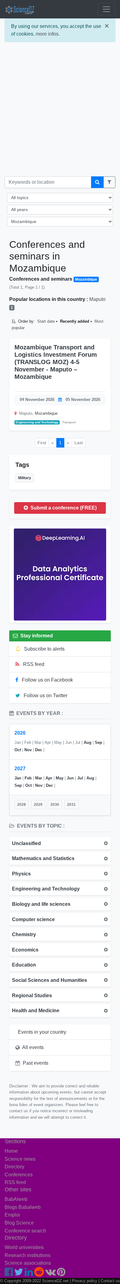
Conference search (25, 1230)
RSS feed (33, 664)
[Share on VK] (98, 385)
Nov (28, 750)
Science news (20, 1159)
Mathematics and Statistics (43, 858)
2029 (38, 804)
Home (11, 1151)
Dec (38, 750)
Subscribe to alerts (44, 649)
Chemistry (24, 934)
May (59, 778)
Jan (17, 778)
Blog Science (19, 1222)
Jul (80, 778)
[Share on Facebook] (80, 385)
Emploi (12, 1214)
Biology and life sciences (41, 904)
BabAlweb (16, 1199)
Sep (98, 742)
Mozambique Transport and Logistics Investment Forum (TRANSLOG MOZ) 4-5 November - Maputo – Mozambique (55, 362)
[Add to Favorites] (72, 386)
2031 (71, 804)
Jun (70, 778)
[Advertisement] (60, 111)
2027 (20, 768)
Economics (25, 949)
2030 (54, 804)
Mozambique (46, 413)
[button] (109, 182)
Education (24, 964)
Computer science (33, 919)
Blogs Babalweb (23, 1207)
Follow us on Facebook (47, 679)
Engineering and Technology (37, 422)
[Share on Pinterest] (103, 385)
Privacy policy (84, 1280)
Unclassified (26, 843)
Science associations (28, 1263)
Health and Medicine (35, 1010)
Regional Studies (32, 995)
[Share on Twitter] (84, 385)
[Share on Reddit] (93, 385)
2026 (20, 733)
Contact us (110, 1280)
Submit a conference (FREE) (63, 507)
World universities (24, 1247)
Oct (17, 750)
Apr (49, 778)
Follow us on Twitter (44, 695)
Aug (87, 742)
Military (24, 478)
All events (33, 1047)
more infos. (48, 34)
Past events (35, 1063)
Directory (14, 1166)
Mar (38, 778)
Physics (21, 873)
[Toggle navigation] (106, 9)
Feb (28, 778)
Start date (46, 321)
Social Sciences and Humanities (49, 980)
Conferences (19, 1174)
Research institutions (27, 1255)
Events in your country (42, 1032)
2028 (21, 804)
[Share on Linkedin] (89, 385)
